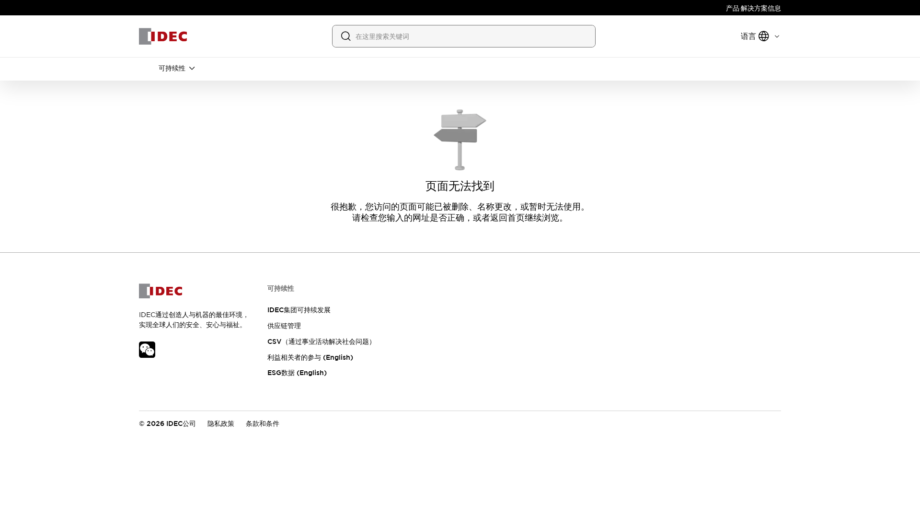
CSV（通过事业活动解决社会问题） (321, 341)
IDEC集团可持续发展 (299, 310)
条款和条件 (262, 423)
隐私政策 (220, 423)
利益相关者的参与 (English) (310, 357)
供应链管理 (284, 325)
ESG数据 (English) (297, 372)
